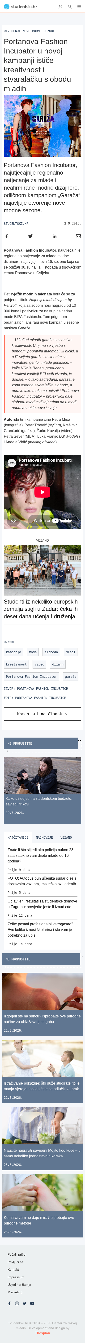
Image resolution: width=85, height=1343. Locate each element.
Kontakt (13, 1269)
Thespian (42, 1333)
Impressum (16, 1277)
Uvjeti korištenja (19, 1284)
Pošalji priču (17, 1254)
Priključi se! (16, 1262)
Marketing (15, 1292)
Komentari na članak (39, 714)
